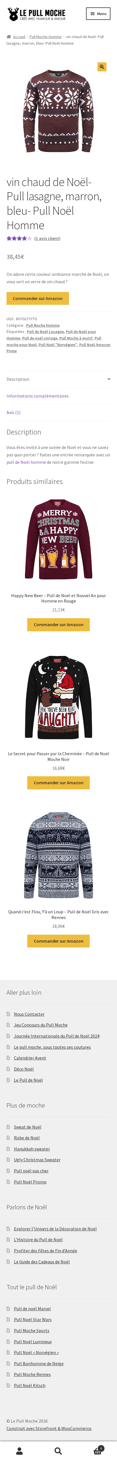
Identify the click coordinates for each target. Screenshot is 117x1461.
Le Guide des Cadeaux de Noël (42, 1262)
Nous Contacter (29, 1014)
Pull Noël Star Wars (33, 1319)
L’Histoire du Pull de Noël (38, 1239)
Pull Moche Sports (31, 1330)
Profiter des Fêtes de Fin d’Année (45, 1250)
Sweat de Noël (27, 1127)
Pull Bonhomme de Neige (39, 1363)
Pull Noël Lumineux (33, 1341)
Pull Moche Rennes (32, 1374)
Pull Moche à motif (76, 338)
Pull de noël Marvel (32, 1308)
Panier (90, 1446)
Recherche (58, 1451)
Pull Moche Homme (46, 36)
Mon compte (19, 1451)
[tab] (59, 379)
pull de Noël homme (26, 462)
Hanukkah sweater (32, 1149)
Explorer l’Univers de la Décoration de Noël (55, 1229)
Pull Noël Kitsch (29, 1385)
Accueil (19, 36)
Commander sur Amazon (37, 298)
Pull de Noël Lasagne (45, 331)
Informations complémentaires (38, 396)
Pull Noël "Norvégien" (58, 344)
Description (18, 379)
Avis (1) (13, 412)
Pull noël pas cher (31, 1171)
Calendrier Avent (30, 1058)
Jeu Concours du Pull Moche (41, 1025)
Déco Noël (24, 1069)
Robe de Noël (27, 1138)
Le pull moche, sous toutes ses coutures (52, 1047)
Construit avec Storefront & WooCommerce (49, 1428)
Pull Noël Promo (30, 1182)
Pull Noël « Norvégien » (36, 1352)
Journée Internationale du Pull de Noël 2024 (56, 1036)
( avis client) (47, 238)
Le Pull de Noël (28, 1080)
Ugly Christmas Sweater (37, 1159)
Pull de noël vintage (39, 338)
